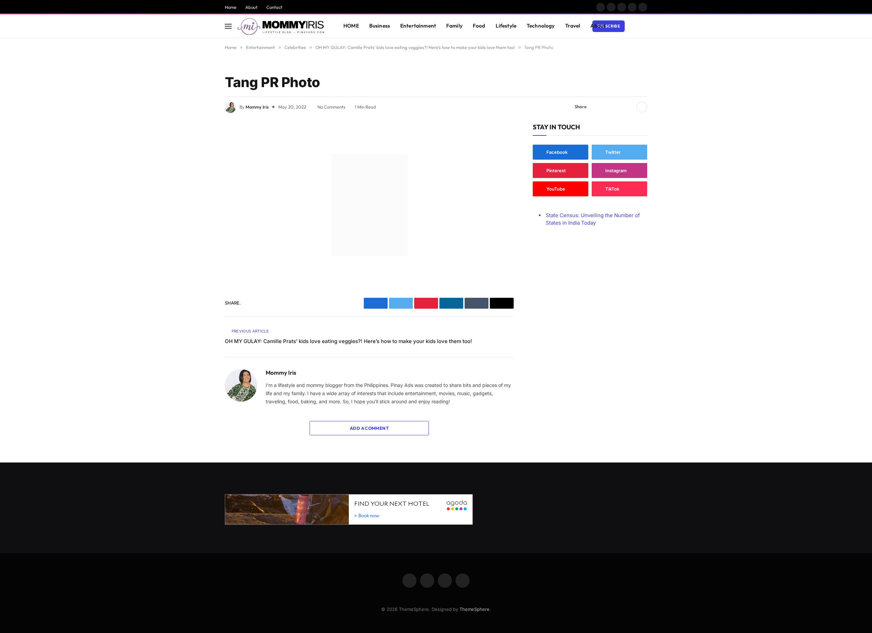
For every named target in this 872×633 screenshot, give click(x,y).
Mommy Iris (257, 107)
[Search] (644, 26)
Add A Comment (369, 428)
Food (479, 25)
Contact (274, 7)
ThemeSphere (474, 609)
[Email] (201, 217)
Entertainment (418, 25)
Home (230, 7)
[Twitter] (201, 165)
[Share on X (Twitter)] (607, 106)
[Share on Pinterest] (617, 106)
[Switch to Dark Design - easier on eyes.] (634, 26)
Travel (572, 25)
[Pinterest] (201, 200)
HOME (351, 25)
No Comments (331, 107)
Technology (541, 25)
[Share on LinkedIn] (628, 106)
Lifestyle (506, 25)
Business (379, 25)
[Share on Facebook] (596, 106)
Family (454, 25)
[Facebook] (201, 148)
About (251, 7)
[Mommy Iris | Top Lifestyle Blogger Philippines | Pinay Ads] (281, 26)
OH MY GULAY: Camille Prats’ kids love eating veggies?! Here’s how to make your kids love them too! (348, 341)
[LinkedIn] (201, 182)
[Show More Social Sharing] (641, 106)
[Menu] (228, 26)
